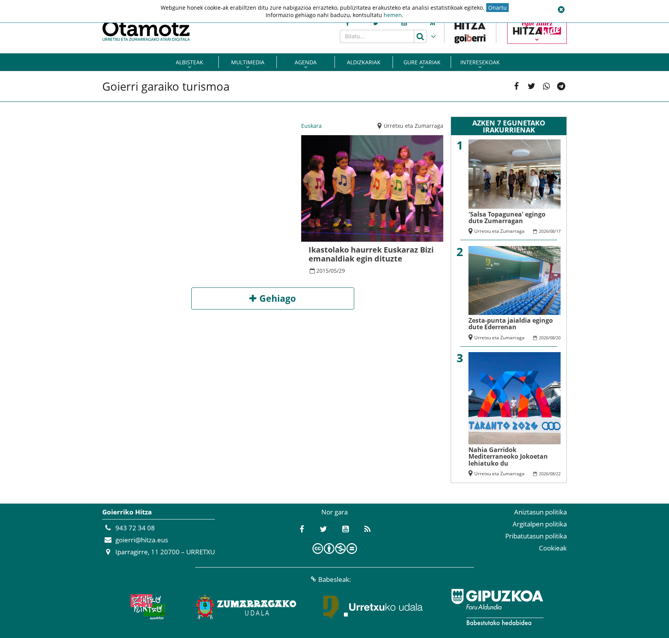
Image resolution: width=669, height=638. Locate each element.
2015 (322, 270)
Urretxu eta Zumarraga (413, 125)
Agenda (306, 62)
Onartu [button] (497, 7)
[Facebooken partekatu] (516, 86)
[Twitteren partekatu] (531, 86)
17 (558, 231)
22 (558, 473)
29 (342, 270)
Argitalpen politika (540, 523)
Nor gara (334, 511)
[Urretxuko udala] (373, 607)
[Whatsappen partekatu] (546, 86)
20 (558, 337)
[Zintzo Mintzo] (147, 607)
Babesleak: (334, 579)
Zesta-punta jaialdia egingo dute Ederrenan (510, 323)
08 (552, 231)
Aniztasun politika (540, 511)
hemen (393, 15)
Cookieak (553, 547)
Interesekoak (480, 62)
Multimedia (247, 62)
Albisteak (189, 62)
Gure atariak (422, 62)
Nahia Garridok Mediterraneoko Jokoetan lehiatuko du (508, 456)
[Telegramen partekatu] (561, 86)
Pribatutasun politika (536, 535)
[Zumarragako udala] (246, 607)
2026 (543, 231)
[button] (561, 9)
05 (334, 270)
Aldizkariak (364, 62)
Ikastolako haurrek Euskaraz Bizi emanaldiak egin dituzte (371, 254)
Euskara (311, 125)
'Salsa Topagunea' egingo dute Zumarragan (506, 217)
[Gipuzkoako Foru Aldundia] (497, 607)
